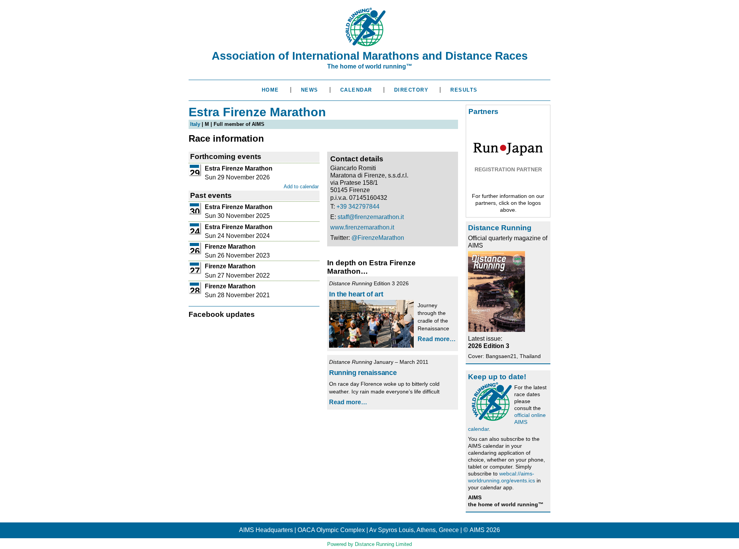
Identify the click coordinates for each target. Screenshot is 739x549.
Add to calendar (301, 186)
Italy (195, 124)
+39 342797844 (358, 206)
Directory (411, 90)
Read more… (437, 339)
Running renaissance (362, 373)
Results (464, 90)
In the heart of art (356, 294)
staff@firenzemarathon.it (371, 217)
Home (270, 90)
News (309, 90)
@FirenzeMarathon (377, 237)
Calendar (356, 90)
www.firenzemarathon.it (362, 227)
